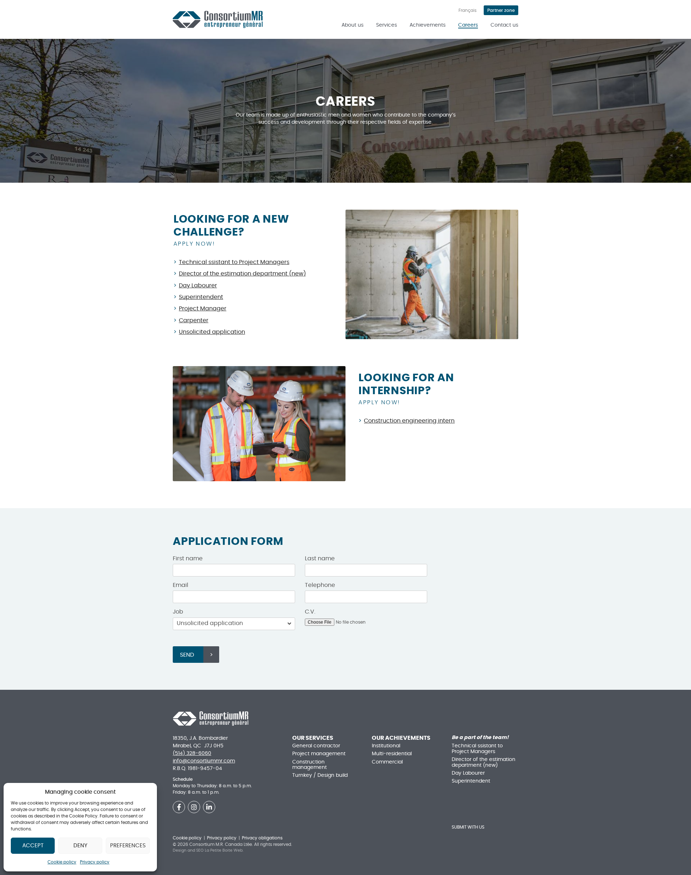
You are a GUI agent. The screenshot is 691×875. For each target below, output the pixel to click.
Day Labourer (198, 285)
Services (386, 25)
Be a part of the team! (480, 737)
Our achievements (401, 738)
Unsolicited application (212, 332)
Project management (319, 753)
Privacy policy (94, 862)
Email (180, 585)
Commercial (387, 762)
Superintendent (201, 297)
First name (188, 558)
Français (468, 10)
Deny (80, 845)
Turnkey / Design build (320, 775)
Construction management (309, 765)
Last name (320, 558)
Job (178, 612)
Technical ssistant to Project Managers (234, 262)
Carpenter (193, 320)
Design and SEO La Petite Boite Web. (208, 850)
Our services (312, 738)
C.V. (310, 612)
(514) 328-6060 (192, 753)
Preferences (128, 845)
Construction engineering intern (409, 421)
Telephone (320, 585)
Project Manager (202, 308)
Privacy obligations (262, 838)
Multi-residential (392, 753)
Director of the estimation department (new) (242, 274)
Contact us (504, 25)
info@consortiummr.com (204, 761)
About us (352, 25)
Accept (33, 845)
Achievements (428, 25)
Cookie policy (62, 862)
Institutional (386, 745)
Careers (468, 25)
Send (187, 655)
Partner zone (501, 10)
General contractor (316, 745)
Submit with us (468, 827)
